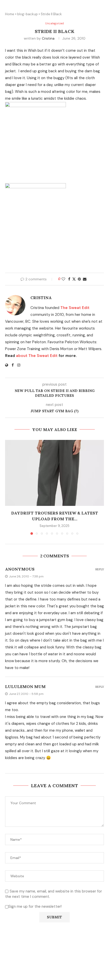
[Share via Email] (84, 279)
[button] (9, 487)
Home (9, 14)
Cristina (48, 38)
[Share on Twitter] (74, 279)
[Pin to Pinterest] (79, 279)
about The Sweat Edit (37, 355)
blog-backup (27, 14)
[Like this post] (63, 279)
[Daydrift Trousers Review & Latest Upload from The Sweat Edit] (54, 473)
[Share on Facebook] (69, 279)
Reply (99, 569)
